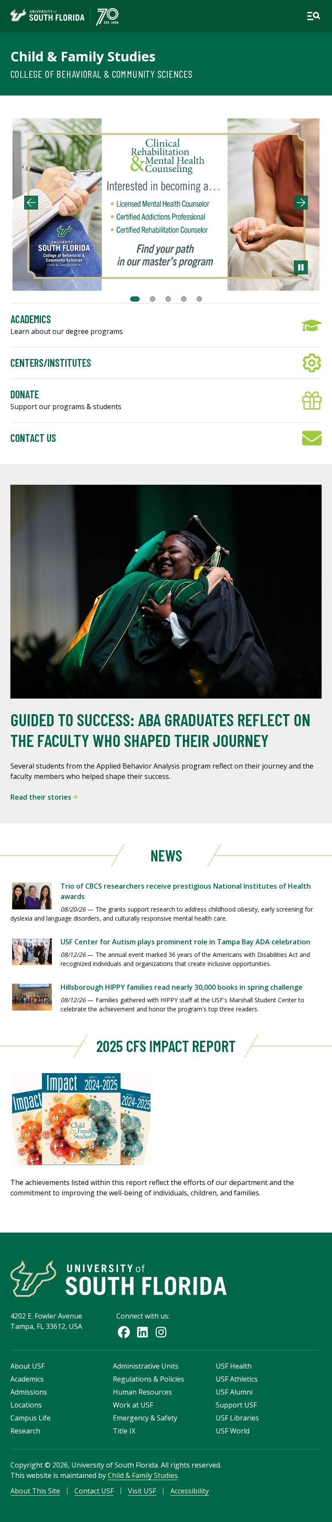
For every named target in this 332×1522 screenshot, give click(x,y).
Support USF (236, 1405)
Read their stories (41, 797)
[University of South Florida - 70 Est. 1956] (64, 16)
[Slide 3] (168, 299)
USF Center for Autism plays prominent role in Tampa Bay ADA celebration (185, 942)
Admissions (28, 1392)
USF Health (234, 1366)
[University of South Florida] (118, 1278)
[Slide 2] (152, 299)
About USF (27, 1366)
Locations (26, 1405)
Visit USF (142, 1491)
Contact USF (94, 1491)
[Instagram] (161, 1332)
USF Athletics (237, 1379)
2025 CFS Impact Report (166, 1045)
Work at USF (133, 1405)
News (166, 855)
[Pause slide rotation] (301, 267)
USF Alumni (234, 1392)
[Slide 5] (199, 299)
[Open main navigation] (313, 16)
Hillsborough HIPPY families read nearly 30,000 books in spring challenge (182, 987)
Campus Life (30, 1418)
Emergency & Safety (145, 1418)
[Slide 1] (135, 299)
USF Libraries (237, 1418)
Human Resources (142, 1392)
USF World (232, 1431)
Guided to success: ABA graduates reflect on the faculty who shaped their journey (160, 729)
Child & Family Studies (83, 56)
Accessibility (189, 1491)
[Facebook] (123, 1332)
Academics (27, 1379)
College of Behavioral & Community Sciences (101, 73)
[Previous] (31, 203)
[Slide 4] (183, 299)
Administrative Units (146, 1366)
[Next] (301, 203)
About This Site (35, 1491)
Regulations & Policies (148, 1379)
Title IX (124, 1431)
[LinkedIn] (142, 1332)
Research (25, 1431)
